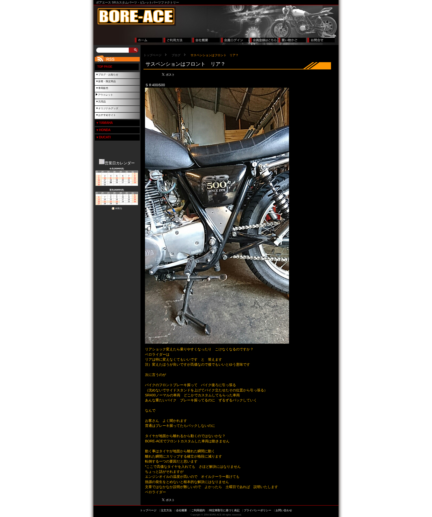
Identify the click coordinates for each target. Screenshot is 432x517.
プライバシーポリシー (257, 510)
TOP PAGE (104, 66)
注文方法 (166, 510)
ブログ (176, 55)
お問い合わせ (284, 510)
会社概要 (181, 510)
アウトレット (105, 94)
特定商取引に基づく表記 (224, 510)
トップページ (153, 55)
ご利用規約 (198, 510)
